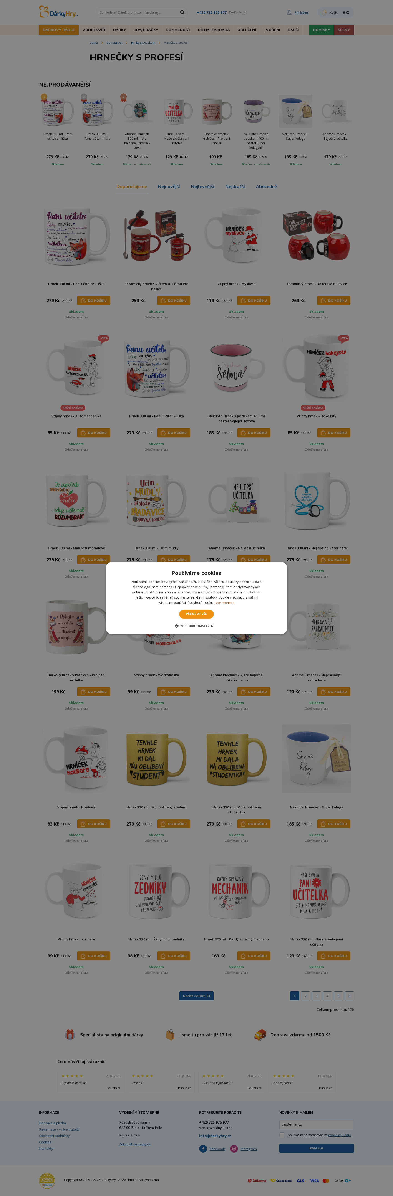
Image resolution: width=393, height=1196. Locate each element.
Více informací (224, 603)
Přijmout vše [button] (196, 614)
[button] (197, 626)
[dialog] (196, 598)
